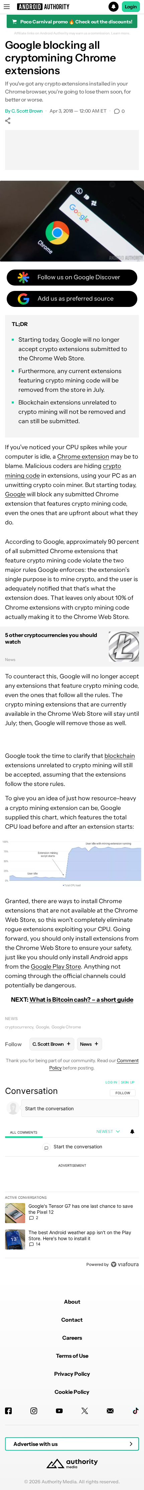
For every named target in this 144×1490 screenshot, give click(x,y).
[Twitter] (84, 1411)
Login (131, 7)
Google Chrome (66, 1026)
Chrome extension (83, 456)
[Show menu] (6, 6)
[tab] (24, 1131)
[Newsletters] (110, 1411)
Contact (72, 1319)
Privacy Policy (72, 1373)
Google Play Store (56, 966)
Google (15, 494)
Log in (111, 1082)
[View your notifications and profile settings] (132, 1131)
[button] (72, 6)
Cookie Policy (72, 1391)
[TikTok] (135, 1411)
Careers (72, 1337)
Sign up (127, 1082)
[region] (72, 1175)
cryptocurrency (19, 1026)
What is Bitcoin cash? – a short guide (81, 999)
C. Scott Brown (27, 111)
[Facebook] (8, 1411)
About (72, 1301)
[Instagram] (33, 1411)
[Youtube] (59, 1411)
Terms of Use (72, 1355)
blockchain (119, 756)
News (11, 1018)
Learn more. (120, 33)
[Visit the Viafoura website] (125, 1264)
